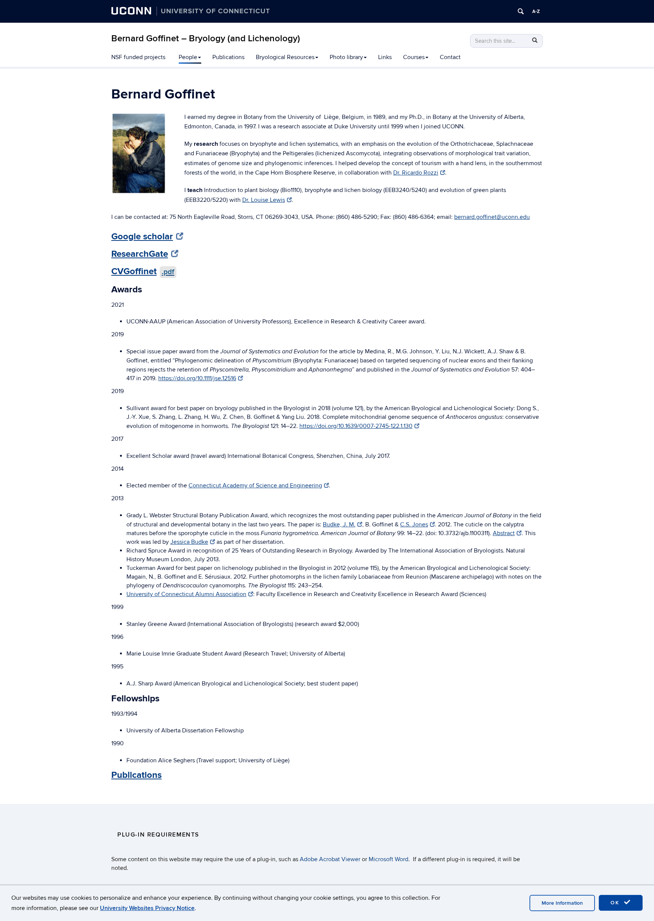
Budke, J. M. (339, 524)
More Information (562, 903)
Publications (228, 57)
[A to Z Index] (536, 11)
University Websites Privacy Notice (147, 908)
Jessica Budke (189, 542)
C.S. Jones (414, 524)
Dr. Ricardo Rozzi (415, 172)
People (188, 57)
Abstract (504, 533)
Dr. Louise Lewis (263, 200)
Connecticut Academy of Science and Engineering (255, 485)
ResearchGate (139, 253)
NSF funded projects (138, 57)
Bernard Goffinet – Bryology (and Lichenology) (205, 38)
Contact (450, 57)
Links (385, 57)
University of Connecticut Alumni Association (186, 594)
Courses (414, 57)
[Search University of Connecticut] (521, 11)
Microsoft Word (388, 859)
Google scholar (142, 236)
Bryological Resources (285, 57)
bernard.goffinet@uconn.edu (492, 217)
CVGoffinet (142, 271)
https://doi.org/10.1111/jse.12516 (197, 378)
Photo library (346, 57)
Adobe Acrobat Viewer (330, 859)
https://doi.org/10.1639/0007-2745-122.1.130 (356, 426)
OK (616, 902)
